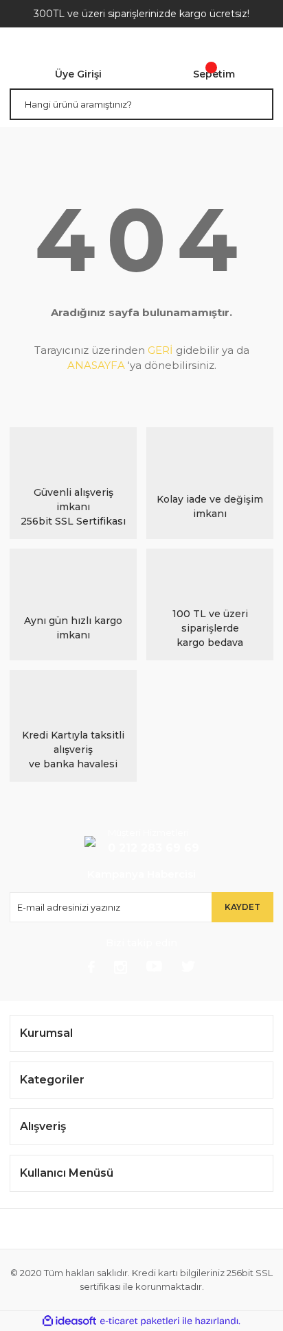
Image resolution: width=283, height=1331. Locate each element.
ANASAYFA (96, 365)
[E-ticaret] (140, 1321)
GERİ (160, 350)
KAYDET (242, 907)
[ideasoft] (69, 1321)
